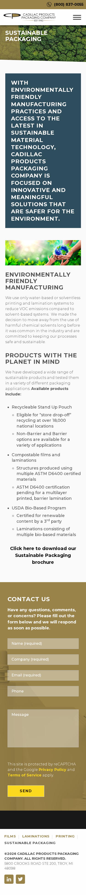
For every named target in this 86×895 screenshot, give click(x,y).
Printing (65, 836)
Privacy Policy (52, 769)
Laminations (36, 836)
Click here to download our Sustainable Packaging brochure (43, 555)
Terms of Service (25, 775)
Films (10, 836)
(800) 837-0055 (68, 4)
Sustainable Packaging (30, 843)
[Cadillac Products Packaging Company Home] (31, 17)
